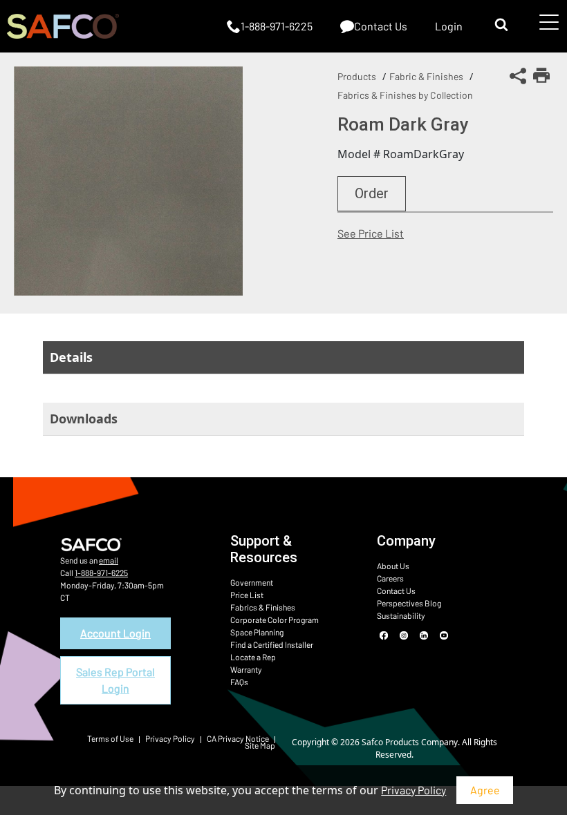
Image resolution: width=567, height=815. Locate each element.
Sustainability (401, 615)
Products (356, 76)
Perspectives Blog (409, 603)
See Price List (370, 233)
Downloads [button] (84, 418)
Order (372, 193)
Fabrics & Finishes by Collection (405, 95)
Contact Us (396, 590)
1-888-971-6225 (101, 572)
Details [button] (71, 357)
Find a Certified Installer (271, 644)
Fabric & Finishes (426, 76)
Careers (390, 578)
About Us (393, 565)
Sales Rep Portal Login (115, 680)
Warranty (246, 669)
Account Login (115, 633)
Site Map (260, 745)
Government (251, 582)
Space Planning (257, 632)
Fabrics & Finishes (262, 607)
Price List (246, 595)
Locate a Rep (253, 657)
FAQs (239, 682)
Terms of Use (110, 738)
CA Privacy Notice (238, 738)
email (108, 560)
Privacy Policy (413, 789)
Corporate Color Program (274, 619)
